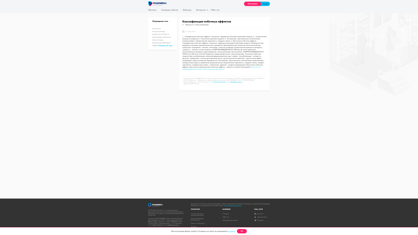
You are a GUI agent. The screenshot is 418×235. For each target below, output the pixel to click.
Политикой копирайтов (232, 205)
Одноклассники (262, 217)
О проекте (225, 214)
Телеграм (260, 220)
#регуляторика (157, 40)
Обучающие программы (230, 220)
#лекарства (156, 34)
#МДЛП (155, 46)
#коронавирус (157, 37)
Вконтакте (260, 214)
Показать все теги (165, 46)
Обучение (152, 10)
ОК (242, 231)
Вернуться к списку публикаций (197, 25)
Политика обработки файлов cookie (197, 219)
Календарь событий (169, 10)
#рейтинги (167, 37)
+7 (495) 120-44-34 (218, 82)
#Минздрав (167, 43)
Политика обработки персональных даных (197, 214)
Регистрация (252, 4)
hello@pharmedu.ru (236, 82)
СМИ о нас (215, 10)
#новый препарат (158, 31)
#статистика (156, 29)
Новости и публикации (198, 223)
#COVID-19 (165, 34)
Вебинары (187, 10)
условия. (231, 231)
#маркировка (157, 43)
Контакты (193, 226)
